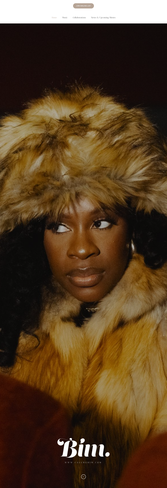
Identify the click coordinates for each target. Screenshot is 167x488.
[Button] (83, 476)
